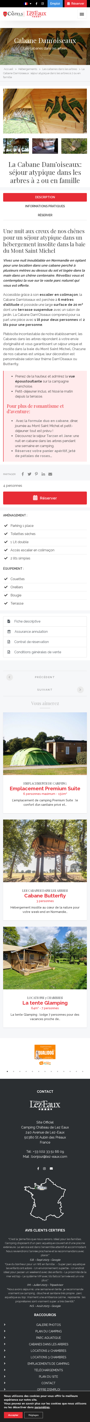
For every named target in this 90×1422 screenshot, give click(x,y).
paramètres (42, 1407)
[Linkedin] (43, 474)
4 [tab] (26, 1071)
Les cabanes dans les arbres (45, 48)
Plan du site (48, 1376)
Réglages (33, 1415)
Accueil (8, 69)
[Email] (50, 474)
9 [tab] (57, 1071)
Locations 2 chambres (48, 1350)
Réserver (77, 3)
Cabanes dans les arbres (48, 1344)
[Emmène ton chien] (45, 1055)
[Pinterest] (36, 474)
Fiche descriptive (26, 621)
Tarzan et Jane (59, 436)
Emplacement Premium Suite (45, 788)
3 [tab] (20, 1071)
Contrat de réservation (31, 642)
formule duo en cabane (48, 421)
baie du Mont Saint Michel (48, 349)
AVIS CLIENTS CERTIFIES (45, 1230)
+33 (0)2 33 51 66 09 (48, 1152)
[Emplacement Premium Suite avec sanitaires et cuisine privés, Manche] (45, 743)
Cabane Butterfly (45, 896)
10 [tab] (64, 1071)
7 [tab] (45, 1071)
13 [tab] (83, 1071)
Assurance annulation (31, 632)
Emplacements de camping (45, 783)
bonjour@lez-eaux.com (49, 1157)
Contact (48, 1383)
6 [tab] (39, 1071)
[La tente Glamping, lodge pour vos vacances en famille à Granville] (45, 958)
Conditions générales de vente (37, 652)
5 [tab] (32, 1071)
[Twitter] (29, 474)
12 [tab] (76, 1071)
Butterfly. (11, 364)
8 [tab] (51, 1071)
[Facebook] (22, 474)
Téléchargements (48, 1370)
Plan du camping (48, 1331)
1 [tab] (7, 1071)
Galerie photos (48, 1325)
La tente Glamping (45, 1003)
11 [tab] (70, 1071)
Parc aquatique (48, 1337)
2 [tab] (14, 1071)
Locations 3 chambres (45, 998)
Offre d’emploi (48, 1389)
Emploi (55, 3)
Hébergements (27, 69)
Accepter (13, 1415)
